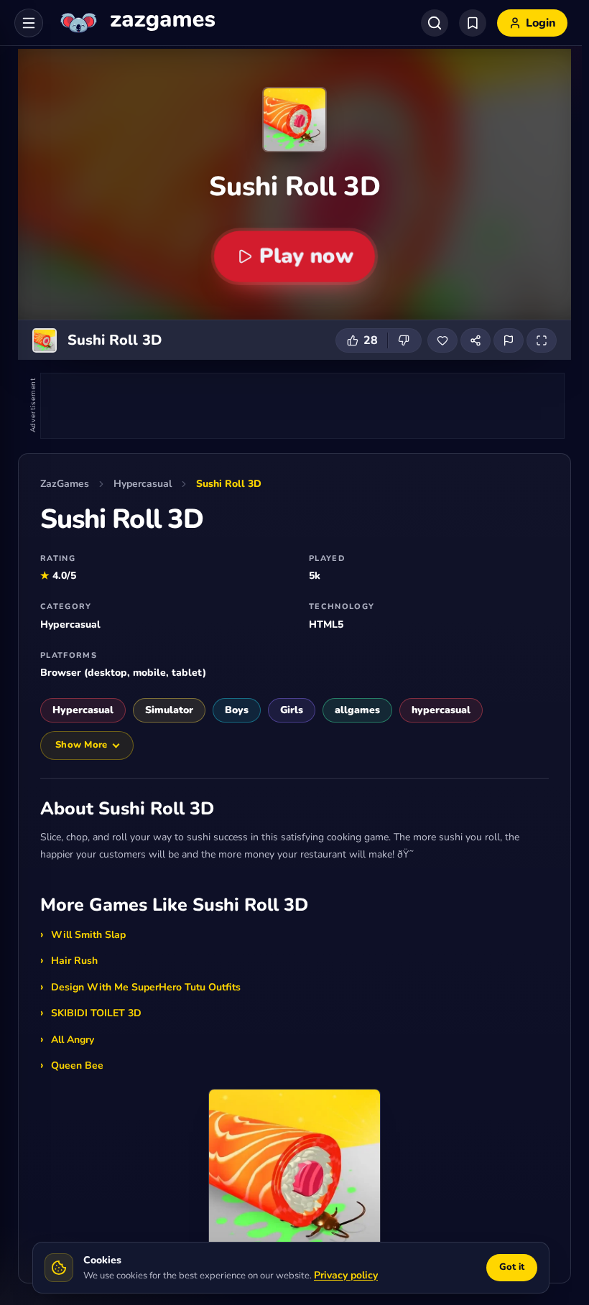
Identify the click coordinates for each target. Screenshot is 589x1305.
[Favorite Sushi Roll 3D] (442, 340)
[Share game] (475, 340)
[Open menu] (28, 23)
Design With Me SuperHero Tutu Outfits (146, 987)
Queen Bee (77, 1065)
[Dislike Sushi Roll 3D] (404, 340)
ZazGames (64, 484)
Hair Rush (74, 960)
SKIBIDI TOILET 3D (96, 1013)
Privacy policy (346, 1275)
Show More (81, 744)
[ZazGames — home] (136, 22)
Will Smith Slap (88, 935)
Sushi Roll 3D (228, 484)
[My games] (472, 23)
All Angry (72, 1039)
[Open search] (434, 23)
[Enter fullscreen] (542, 340)
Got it (511, 1266)
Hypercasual (142, 484)
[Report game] (508, 340)
